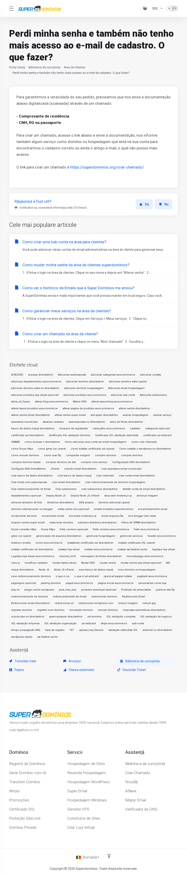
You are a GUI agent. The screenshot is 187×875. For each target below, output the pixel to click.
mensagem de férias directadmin (101, 556)
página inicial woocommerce (116, 583)
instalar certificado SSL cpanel (136, 542)
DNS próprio (86, 502)
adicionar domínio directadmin (85, 381)
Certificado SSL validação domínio (69, 435)
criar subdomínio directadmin (99, 489)
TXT (71, 630)
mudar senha (108, 562)
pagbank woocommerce (152, 576)
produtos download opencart (98, 589)
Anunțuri (74, 661)
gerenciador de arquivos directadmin (58, 536)
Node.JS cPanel (64, 569)
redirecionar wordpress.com (95, 603)
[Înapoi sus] (109, 856)
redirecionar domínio (104, 596)
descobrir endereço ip (118, 495)
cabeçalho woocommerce (109, 428)
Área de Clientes (74, 67)
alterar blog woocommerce (51, 401)
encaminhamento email (152, 509)
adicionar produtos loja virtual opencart (35, 395)
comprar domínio (105, 455)
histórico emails (21, 542)
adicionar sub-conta (123, 395)
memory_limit (67, 556)
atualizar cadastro (53, 421)
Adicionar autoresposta (72, 374)
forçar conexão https (23, 529)
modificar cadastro (36, 562)
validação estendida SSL (123, 630)
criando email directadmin (80, 468)
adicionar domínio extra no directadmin (35, 388)
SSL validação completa (120, 616)
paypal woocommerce (79, 583)
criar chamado (105, 475)
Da (147, 204)
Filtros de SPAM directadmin (138, 522)
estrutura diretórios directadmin (97, 522)
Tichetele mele (25, 661)
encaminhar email (53, 515)
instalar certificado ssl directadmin (32, 549)
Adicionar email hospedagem (126, 388)
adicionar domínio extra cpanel (128, 381)
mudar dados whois (64, 562)
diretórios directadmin (60, 502)
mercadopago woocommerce (144, 556)
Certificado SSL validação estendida (116, 435)
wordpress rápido (21, 636)
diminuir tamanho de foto (26, 502)
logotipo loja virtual (163, 549)
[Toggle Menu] (11, 8)
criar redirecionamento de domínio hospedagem (115, 482)
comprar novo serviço (94, 462)
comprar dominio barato (26, 462)
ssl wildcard (88, 623)
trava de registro (55, 630)
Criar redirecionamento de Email (31, 489)
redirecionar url (64, 603)
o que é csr (63, 576)
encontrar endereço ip (82, 515)
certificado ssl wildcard (157, 435)
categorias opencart (157, 428)
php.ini (15, 589)
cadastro (135, 428)
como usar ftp (52, 455)
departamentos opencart (26, 495)
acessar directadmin (40, 374)
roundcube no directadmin (27, 616)
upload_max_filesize (91, 630)
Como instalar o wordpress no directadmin (145, 448)
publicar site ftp (165, 589)
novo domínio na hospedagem (137, 569)
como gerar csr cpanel (52, 448)
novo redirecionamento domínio (31, 576)
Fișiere (19, 670)
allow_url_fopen (20, 401)
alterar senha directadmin (134, 408)
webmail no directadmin (157, 630)
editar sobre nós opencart (73, 509)
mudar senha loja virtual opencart (141, 562)
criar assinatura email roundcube (121, 468)
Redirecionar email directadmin (30, 603)
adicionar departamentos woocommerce (36, 381)
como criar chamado (144, 441)
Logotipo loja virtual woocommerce (32, 556)
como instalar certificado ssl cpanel (92, 448)
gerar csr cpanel (21, 536)
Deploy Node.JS (56, 495)
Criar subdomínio (65, 489)
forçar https (48, 529)
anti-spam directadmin (104, 415)
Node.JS (44, 569)
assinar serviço (162, 415)
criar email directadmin (66, 482)
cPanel (55, 468)
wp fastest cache (47, 636)
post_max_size (67, 589)
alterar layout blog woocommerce (111, 401)
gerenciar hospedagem (100, 536)
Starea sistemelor (81, 670)
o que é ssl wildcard (86, 576)
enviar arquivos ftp (112, 515)
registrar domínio (21, 610)
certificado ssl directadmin (27, 435)
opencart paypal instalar (118, 576)
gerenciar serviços (131, 536)
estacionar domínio (61, 522)
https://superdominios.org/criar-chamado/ (107, 167)
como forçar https (22, 448)
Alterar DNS (80, 401)
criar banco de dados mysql (74, 475)
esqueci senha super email (28, 522)
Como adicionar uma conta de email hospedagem (95, 441)
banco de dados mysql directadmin (33, 428)
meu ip (15, 562)
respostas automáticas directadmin (144, 610)
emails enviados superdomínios (113, 509)
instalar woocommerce (98, 549)
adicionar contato (150, 374)
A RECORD (17, 374)
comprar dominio (132, 455)
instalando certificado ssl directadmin (90, 542)
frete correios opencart (74, 529)
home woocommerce (49, 542)
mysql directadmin (22, 569)
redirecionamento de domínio (29, 596)
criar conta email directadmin (137, 475)
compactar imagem (78, 455)
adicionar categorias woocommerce (113, 374)
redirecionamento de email (69, 596)
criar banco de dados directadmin (32, 475)
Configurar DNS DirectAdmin (28, 468)
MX (168, 562)
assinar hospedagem (135, 415)
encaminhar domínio (24, 515)
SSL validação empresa (25, 623)
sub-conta (138, 623)
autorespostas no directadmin (87, 421)
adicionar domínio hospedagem (84, 388)
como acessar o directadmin (42, 441)
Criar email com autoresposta (29, 482)
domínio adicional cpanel (114, 502)
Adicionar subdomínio (153, 395)
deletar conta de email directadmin (143, 489)
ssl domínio (94, 616)
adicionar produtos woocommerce (84, 395)
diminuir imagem (147, 495)
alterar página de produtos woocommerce (88, 408)
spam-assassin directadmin (66, 616)
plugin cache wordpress (39, 589)
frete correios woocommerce (111, 529)
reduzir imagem (128, 603)
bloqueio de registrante (73, 428)
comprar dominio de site (61, 462)
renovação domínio (81, 610)
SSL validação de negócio (156, 616)
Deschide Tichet (134, 670)
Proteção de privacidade (136, 589)
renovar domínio (108, 610)
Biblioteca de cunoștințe (44, 67)
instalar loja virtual (69, 549)
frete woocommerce (146, 529)
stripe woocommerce (114, 623)
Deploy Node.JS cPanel (84, 495)
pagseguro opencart (23, 583)
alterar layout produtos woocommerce (34, 408)
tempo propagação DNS (25, 630)
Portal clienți (17, 67)
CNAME (15, 441)
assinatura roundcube (24, 421)
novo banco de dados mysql (96, 569)
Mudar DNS (88, 562)
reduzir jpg (149, 603)
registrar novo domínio (51, 610)
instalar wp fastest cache (132, 549)
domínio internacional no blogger (32, 509)
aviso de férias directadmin (126, 421)
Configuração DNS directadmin (131, 462)
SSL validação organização (60, 623)
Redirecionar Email (133, 596)
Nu (166, 204)
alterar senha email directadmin (30, 415)
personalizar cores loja (152, 583)
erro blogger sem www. (142, 515)
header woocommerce (162, 536)
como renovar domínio (25, 455)
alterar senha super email (70, 415)
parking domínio (51, 583)
